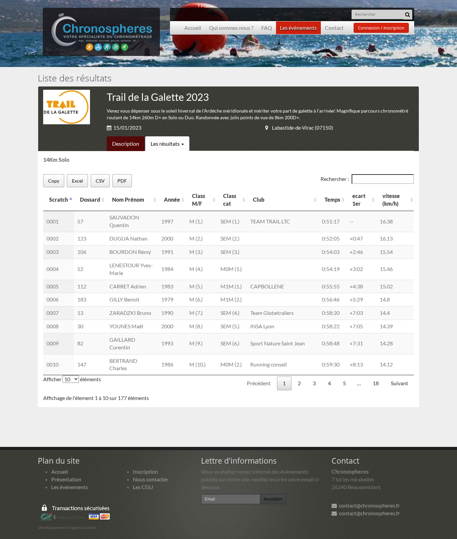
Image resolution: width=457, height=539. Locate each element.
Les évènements (298, 27)
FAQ (266, 27)
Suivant (399, 383)
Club (258, 199)
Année (172, 199)
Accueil (192, 27)
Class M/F (198, 200)
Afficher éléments (72, 379)
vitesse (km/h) (391, 200)
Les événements (69, 487)
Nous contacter (150, 479)
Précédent (259, 383)
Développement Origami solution (67, 527)
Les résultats (166, 143)
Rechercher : (335, 179)
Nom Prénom (128, 199)
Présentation (66, 479)
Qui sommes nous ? (231, 27)
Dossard (90, 199)
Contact (334, 27)
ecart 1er (358, 200)
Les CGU (143, 487)
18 (376, 383)
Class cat (229, 200)
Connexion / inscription (381, 28)
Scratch (58, 199)
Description (125, 143)
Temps (332, 199)
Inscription (145, 471)
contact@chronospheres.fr (368, 505)
